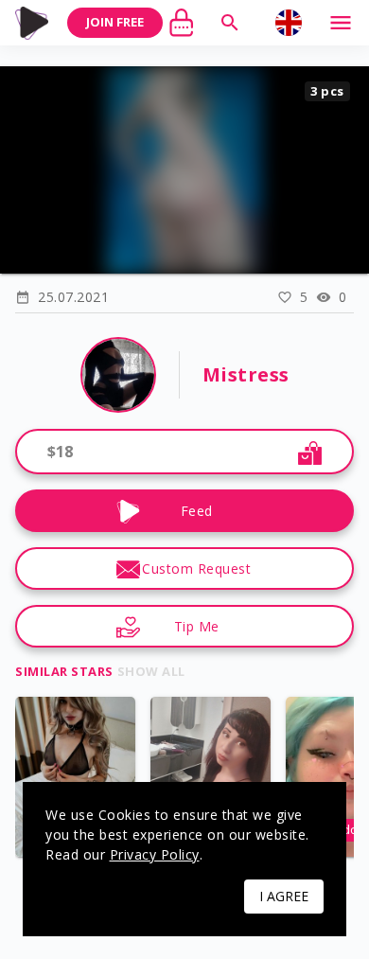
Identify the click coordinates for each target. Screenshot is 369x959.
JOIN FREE (115, 21)
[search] (230, 23)
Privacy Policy (155, 854)
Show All (151, 671)
